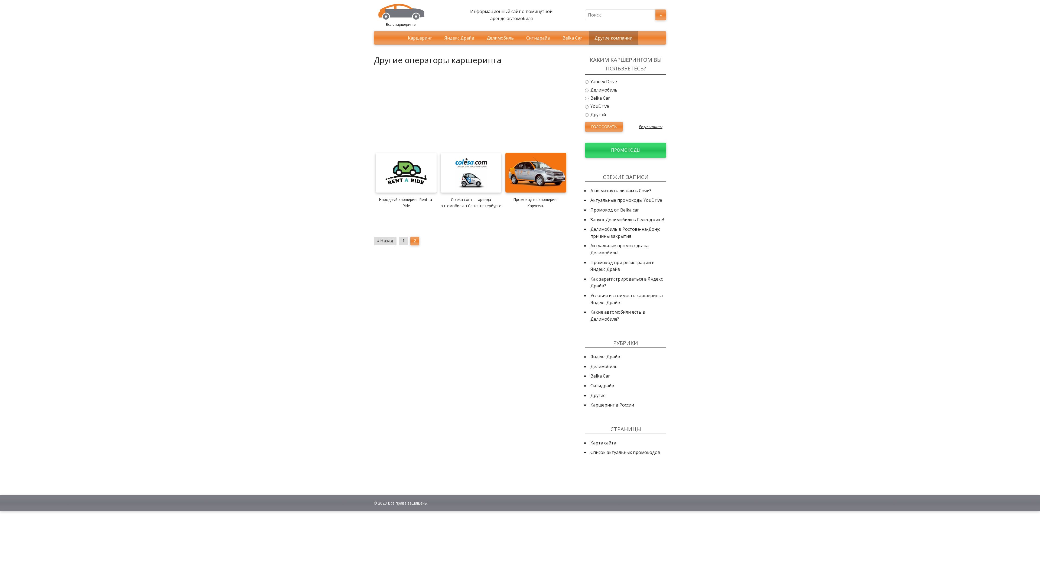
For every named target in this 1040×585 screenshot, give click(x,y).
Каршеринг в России (612, 405)
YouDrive (599, 106)
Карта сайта (603, 443)
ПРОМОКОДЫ (626, 150)
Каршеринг (420, 38)
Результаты (650, 127)
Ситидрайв (538, 38)
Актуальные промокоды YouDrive (626, 200)
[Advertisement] (472, 108)
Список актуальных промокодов (625, 452)
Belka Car (572, 38)
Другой (597, 115)
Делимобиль (500, 38)
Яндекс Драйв (459, 38)
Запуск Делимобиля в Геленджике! (627, 220)
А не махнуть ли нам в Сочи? (620, 191)
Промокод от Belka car (614, 210)
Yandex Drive (603, 81)
